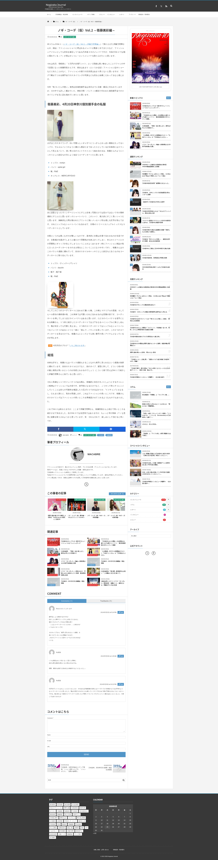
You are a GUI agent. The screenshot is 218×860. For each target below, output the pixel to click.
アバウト (131, 14)
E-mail (49, 740)
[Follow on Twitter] (161, 6)
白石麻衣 (52, 821)
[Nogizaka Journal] (56, 7)
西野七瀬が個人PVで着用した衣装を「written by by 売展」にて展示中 (57, 517)
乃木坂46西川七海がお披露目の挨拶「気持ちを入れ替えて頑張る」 (156, 231)
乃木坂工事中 (54, 817)
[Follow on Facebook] (153, 553)
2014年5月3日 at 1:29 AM (108, 656)
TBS (82, 827)
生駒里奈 (67, 811)
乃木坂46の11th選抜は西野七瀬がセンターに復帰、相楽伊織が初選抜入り (150, 344)
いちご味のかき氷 (77, 345)
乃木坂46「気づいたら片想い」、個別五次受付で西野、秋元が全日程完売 (156, 240)
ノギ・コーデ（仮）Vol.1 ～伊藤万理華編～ (82, 44)
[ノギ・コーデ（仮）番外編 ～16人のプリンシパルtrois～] (76, 508)
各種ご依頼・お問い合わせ (101, 849)
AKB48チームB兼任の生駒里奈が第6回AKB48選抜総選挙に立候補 (154, 165)
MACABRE (66, 435)
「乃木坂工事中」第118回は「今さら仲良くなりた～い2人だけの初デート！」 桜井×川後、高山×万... (150, 369)
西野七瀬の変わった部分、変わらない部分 (143, 352)
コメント (74, 435)
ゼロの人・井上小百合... (149, 424)
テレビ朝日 (53, 827)
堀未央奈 (52, 814)
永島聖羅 (60, 821)
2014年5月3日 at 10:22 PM (108, 684)
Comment (50, 718)
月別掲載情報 (91, 565)
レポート (121, 14)
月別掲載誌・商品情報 (61, 14)
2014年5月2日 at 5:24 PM (108, 612)
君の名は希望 (81, 817)
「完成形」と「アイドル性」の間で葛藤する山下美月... (156, 434)
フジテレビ (72, 817)
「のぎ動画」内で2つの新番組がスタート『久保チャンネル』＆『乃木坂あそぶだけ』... (156, 136)
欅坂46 (64, 824)
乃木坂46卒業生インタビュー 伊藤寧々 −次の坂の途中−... (156, 482)
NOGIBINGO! (84, 811)
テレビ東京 (78, 834)
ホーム (49, 14)
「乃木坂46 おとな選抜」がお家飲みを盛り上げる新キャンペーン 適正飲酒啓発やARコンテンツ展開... (156, 117)
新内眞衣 (52, 804)
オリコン (52, 811)
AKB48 (77, 827)
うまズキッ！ (54, 831)
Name (49, 735)
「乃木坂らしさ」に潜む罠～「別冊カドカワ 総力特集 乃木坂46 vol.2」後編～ (149, 360)
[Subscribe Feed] (166, 6)
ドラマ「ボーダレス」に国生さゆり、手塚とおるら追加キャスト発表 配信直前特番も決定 (73, 573)
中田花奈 (52, 824)
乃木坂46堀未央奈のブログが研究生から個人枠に (145, 336)
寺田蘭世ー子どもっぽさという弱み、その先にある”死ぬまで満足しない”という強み (156, 175)
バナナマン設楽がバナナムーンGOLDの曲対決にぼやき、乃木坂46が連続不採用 (156, 221)
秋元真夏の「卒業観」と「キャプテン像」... (155, 395)
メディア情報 (90, 14)
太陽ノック (62, 834)
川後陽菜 (60, 811)
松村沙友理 (53, 834)
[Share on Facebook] (156, 6)
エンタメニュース (77, 14)
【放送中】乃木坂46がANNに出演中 (153, 202)
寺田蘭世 (62, 831)
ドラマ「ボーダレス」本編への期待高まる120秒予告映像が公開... (156, 145)
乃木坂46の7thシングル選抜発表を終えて (142, 305)
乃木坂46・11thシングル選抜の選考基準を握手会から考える (148, 312)
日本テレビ (76, 814)
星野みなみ (63, 817)
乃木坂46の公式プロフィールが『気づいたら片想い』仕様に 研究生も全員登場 (150, 320)
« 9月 (94, 833)
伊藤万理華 (70, 831)
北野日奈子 (62, 827)
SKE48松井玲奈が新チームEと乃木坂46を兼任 (156, 268)
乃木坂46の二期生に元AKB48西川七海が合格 (156, 248)
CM (86, 827)
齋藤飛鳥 (70, 834)
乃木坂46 (100, 435)
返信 (121, 612)
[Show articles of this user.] (66, 454)
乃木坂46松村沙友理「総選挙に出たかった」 (156, 183)
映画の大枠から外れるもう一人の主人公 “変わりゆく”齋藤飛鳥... (156, 405)
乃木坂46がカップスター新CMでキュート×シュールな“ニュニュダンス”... (156, 107)
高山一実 (70, 827)
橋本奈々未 (82, 821)
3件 (61, 37)
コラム (101, 14)
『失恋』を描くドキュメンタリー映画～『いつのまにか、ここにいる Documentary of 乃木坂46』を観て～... (156, 415)
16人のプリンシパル (56, 808)
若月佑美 (60, 804)
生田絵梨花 (74, 808)
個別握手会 (79, 831)
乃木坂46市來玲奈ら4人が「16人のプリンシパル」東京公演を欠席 (156, 212)
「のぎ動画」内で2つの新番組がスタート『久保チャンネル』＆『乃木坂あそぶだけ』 (113, 553)
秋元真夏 (67, 804)
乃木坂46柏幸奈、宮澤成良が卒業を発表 (154, 258)
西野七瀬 (66, 808)
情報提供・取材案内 (144, 14)
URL (48, 746)
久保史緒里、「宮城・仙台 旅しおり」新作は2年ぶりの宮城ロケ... (156, 127)
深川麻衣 (52, 837)
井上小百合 (68, 814)
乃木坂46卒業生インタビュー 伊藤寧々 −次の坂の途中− (147, 377)
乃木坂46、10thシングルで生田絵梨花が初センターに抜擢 (156, 193)
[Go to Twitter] (86, 484)
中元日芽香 (75, 804)
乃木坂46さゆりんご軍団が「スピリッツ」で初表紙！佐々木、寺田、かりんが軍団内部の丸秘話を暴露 (150, 328)
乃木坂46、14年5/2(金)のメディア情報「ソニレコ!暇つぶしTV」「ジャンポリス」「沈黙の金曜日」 (73, 769)
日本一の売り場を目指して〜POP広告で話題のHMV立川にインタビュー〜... (156, 473)
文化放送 (78, 824)
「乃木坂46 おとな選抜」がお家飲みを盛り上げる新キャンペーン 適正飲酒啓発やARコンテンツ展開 (113, 543)
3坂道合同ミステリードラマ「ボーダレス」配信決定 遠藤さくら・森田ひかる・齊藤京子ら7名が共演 (113, 583)
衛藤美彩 (109, 435)
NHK (58, 824)
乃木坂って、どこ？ (70, 821)
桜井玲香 (82, 808)
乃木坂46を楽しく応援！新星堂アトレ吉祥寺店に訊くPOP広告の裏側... (156, 464)
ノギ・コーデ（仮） (69, 37)
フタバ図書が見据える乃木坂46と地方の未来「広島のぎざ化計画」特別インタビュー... (156, 454)
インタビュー (111, 14)
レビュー (147, 520)
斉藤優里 (71, 824)
